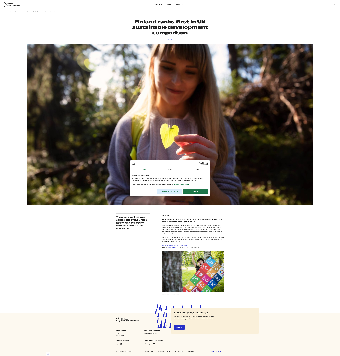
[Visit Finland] (13, 4)
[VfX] (117, 343)
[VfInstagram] (149, 343)
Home (11, 12)
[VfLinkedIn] (121, 343)
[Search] (335, 4)
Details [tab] (170, 169)
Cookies (191, 351)
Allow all (195, 191)
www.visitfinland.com (150, 333)
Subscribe (179, 327)
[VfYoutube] (154, 343)
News (23, 12)
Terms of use (149, 351)
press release (172, 247)
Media (118, 333)
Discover (158, 4)
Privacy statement (164, 351)
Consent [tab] (143, 169)
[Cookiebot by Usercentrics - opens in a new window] (200, 163)
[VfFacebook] (145, 343)
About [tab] (197, 169)
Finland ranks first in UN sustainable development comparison (44, 12)
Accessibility (179, 351)
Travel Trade (120, 335)
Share (168, 39)
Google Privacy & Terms (182, 184)
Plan (169, 4)
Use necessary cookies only (169, 191)
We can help (180, 4)
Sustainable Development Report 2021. (175, 245)
